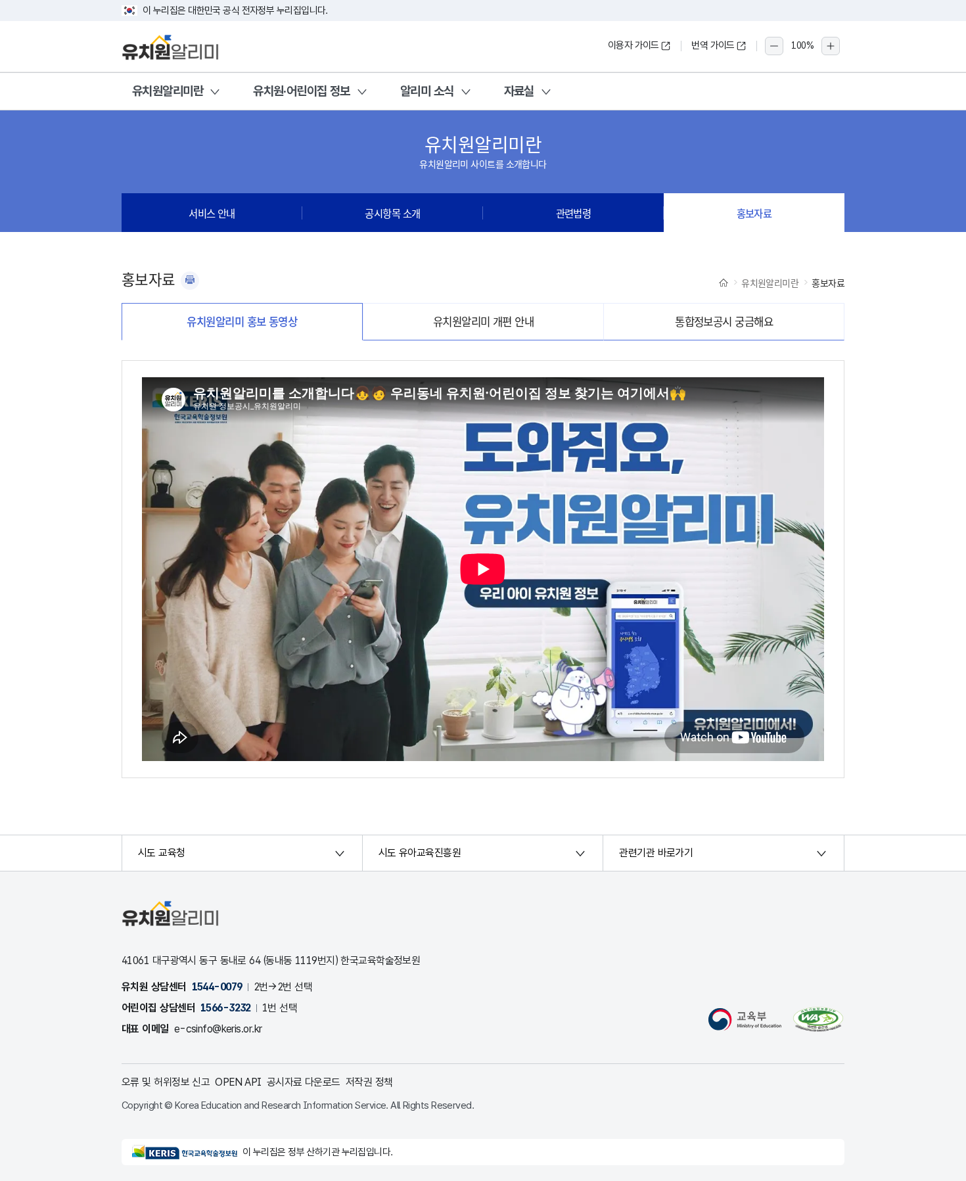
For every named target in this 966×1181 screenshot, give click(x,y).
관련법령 (573, 213)
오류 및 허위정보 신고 (166, 1082)
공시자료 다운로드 (303, 1082)
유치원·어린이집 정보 (301, 91)
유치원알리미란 (167, 91)
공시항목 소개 (392, 213)
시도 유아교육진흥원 (420, 852)
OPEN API (238, 1082)
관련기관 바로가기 (656, 852)
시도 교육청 (161, 852)
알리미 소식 (427, 91)
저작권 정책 (369, 1082)
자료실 (519, 91)
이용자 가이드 (633, 45)
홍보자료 (754, 213)
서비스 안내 (212, 213)
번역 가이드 (713, 45)
